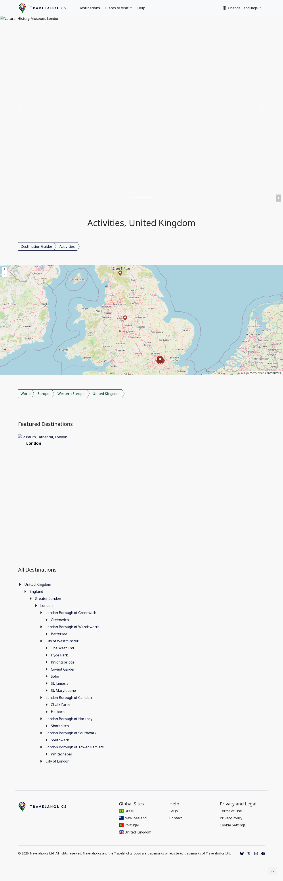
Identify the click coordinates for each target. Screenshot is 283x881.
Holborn (58, 711)
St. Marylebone (63, 690)
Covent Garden (63, 669)
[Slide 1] (133, 197)
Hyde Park (59, 655)
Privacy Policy (231, 818)
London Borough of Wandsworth (72, 626)
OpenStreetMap (254, 373)
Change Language (243, 8)
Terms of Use (231, 811)
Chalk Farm (60, 704)
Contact (175, 818)
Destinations (89, 8)
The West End (62, 648)
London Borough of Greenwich (71, 612)
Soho (55, 676)
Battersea (59, 633)
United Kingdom (106, 393)
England (36, 591)
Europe (43, 393)
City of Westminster (62, 641)
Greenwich (60, 619)
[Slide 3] (149, 197)
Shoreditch (60, 725)
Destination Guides (37, 246)
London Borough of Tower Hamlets (75, 747)
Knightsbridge (63, 662)
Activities (67, 246)
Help (141, 8)
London (46, 605)
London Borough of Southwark (71, 732)
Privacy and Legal (238, 804)
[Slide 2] (141, 197)
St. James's (59, 683)
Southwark (60, 740)
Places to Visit (117, 8)
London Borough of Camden (69, 697)
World (26, 393)
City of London (57, 761)
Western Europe (70, 393)
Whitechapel (61, 754)
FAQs (173, 811)
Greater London (48, 598)
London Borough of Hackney (69, 718)
